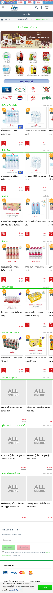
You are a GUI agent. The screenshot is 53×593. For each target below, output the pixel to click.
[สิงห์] (6, 89)
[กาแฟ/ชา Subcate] (46, 57)
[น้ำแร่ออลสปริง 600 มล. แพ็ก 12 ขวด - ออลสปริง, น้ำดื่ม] (12, 163)
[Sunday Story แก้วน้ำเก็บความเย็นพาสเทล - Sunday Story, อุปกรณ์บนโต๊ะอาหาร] (39, 488)
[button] (21, 46)
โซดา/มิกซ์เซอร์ (7, 286)
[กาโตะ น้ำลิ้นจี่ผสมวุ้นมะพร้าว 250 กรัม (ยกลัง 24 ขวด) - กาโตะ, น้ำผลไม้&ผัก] (12, 208)
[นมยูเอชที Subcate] (6, 70)
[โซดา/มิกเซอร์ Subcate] (33, 57)
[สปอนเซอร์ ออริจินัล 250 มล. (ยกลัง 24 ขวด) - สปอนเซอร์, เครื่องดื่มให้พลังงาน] (36, 345)
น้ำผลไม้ (5, 196)
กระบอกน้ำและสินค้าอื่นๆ (11, 473)
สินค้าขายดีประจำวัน (9, 105)
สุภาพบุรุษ (8, 547)
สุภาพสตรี (24, 547)
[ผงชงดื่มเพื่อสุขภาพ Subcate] (46, 70)
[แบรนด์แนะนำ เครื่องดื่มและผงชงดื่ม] (26, 81)
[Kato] (46, 98)
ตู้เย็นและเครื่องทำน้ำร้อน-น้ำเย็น (14, 425)
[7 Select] (19, 89)
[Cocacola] (6, 98)
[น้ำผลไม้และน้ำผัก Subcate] (19, 70)
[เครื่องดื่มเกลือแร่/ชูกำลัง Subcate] (33, 70)
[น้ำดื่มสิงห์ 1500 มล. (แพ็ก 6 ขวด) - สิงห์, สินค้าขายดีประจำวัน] (36, 118)
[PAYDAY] (26, 2)
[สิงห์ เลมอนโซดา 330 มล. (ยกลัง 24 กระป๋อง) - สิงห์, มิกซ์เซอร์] (36, 299)
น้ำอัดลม (5, 241)
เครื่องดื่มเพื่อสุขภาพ (9, 377)
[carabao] (46, 89)
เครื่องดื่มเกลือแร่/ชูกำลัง (11, 332)
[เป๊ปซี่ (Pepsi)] (19, 98)
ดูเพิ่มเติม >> (47, 105)
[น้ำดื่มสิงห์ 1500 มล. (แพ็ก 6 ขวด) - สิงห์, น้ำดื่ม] (36, 163)
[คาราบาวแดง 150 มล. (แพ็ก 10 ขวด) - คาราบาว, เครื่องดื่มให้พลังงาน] (12, 345)
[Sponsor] (33, 98)
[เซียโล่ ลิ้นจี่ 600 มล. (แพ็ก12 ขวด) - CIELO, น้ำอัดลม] (36, 254)
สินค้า (25, 14)
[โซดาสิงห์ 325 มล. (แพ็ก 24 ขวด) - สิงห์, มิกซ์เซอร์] (12, 299)
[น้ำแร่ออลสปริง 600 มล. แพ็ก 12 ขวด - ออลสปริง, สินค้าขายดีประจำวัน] (12, 118)
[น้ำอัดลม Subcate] (19, 57)
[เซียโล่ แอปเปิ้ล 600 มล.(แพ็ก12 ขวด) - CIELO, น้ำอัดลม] (12, 254)
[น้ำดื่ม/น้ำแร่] (6, 57)
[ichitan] (33, 89)
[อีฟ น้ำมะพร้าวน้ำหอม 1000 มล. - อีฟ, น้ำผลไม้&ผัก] (36, 208)
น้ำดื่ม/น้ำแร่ (6, 150)
